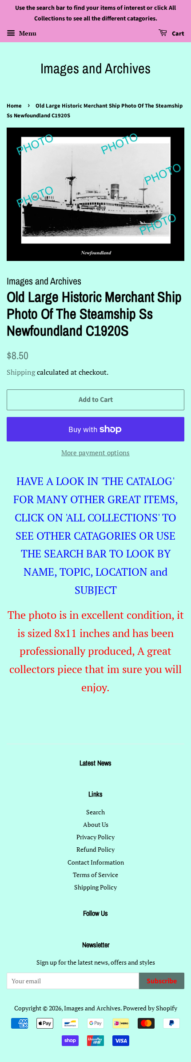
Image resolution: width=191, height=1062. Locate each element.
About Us (95, 824)
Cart (177, 33)
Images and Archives (95, 68)
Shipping (21, 372)
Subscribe (162, 981)
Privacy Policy (95, 837)
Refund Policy (95, 849)
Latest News (95, 763)
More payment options (95, 452)
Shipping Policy (95, 887)
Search (95, 812)
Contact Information (96, 862)
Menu (26, 33)
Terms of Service (95, 874)
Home (14, 106)
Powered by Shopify (150, 1008)
